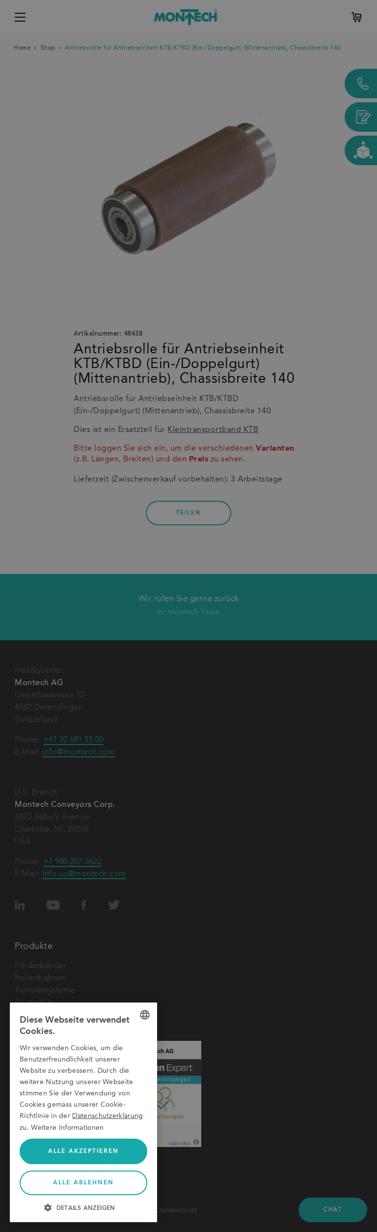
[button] (83, 1207)
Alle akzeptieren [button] (83, 1151)
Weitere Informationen (67, 1127)
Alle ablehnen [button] (83, 1183)
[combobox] (145, 1015)
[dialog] (83, 1112)
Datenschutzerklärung (107, 1116)
